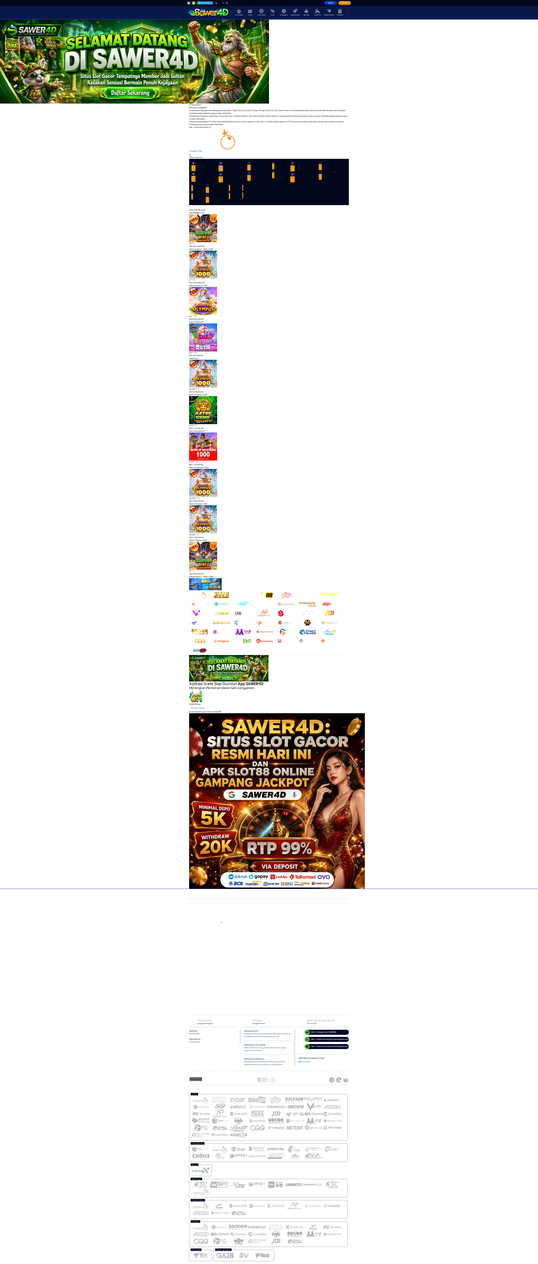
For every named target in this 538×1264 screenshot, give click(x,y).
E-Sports (317, 15)
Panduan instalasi (198, 708)
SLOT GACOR (194, 893)
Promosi (340, 15)
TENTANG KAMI (217, 893)
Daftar (344, 3)
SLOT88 (205, 893)
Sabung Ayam (329, 15)
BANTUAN (230, 893)
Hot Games (239, 15)
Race (272, 15)
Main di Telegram (206, 3)
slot (221, 922)
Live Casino (261, 15)
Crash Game (295, 15)
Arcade (306, 15)
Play (200, 151)
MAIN (194, 163)
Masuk (330, 3)
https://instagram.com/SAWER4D (323, 1032)
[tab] (199, 595)
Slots (250, 15)
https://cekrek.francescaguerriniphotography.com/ (330, 1039)
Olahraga (284, 15)
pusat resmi (213, 929)
